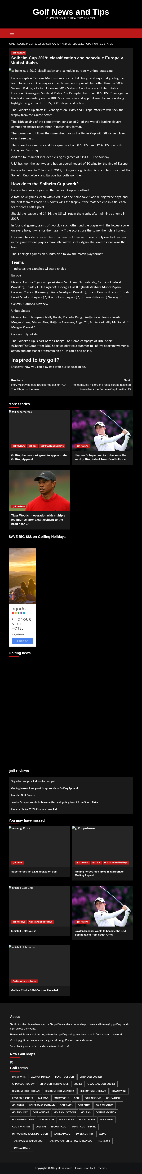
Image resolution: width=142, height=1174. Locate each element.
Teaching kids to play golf (27, 1141)
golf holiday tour (65, 1112)
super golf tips (85, 1134)
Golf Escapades (104, 1105)
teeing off (104, 1141)
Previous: (38, 385)
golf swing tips (21, 1127)
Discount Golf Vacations (59, 1091)
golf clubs (84, 1105)
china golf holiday (23, 1084)
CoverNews (82, 1168)
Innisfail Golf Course (23, 795)
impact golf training (84, 1127)
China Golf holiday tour (54, 1084)
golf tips (33, 446)
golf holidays (19, 922)
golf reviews (19, 53)
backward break (40, 1077)
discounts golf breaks (93, 1091)
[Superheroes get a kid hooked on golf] (39, 846)
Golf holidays (41, 1112)
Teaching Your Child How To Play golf (70, 1141)
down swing (119, 1091)
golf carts (66, 1105)
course (78, 1084)
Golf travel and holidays (52, 446)
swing (102, 1134)
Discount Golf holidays (26, 1091)
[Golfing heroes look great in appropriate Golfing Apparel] (39, 430)
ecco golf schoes (22, 1098)
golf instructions (23, 1120)
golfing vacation (106, 1112)
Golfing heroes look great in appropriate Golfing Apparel (44, 788)
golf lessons (46, 1120)
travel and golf (21, 1148)
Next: (101, 385)
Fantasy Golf (61, 1098)
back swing (19, 1077)
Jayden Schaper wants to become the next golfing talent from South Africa (55, 802)
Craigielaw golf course (101, 1084)
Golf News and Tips (71, 11)
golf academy (93, 1098)
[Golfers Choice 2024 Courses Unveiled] (39, 965)
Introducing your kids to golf (30, 1134)
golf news (17, 862)
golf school (66, 1120)
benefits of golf (64, 1077)
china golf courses (91, 1077)
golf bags (18, 1105)
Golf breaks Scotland (42, 1105)
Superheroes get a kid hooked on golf (33, 781)
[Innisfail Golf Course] (39, 906)
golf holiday (20, 1112)
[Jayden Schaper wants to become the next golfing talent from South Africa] (103, 430)
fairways (43, 1098)
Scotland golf (62, 1134)
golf (76, 1098)
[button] (12, 32)
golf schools (87, 1120)
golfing (86, 1112)
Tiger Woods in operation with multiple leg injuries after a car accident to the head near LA (38, 520)
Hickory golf (59, 1127)
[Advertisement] (22, 711)
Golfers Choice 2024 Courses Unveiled (34, 809)
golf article (113, 1098)
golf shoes (106, 1120)
